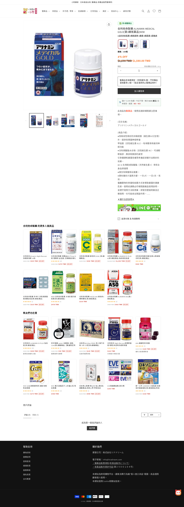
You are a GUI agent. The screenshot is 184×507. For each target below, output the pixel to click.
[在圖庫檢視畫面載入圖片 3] (68, 120)
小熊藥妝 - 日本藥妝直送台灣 (94, 501)
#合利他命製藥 (124, 36)
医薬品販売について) (119, 463)
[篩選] (144, 415)
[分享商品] (108, 24)
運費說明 (26, 457)
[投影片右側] (110, 120)
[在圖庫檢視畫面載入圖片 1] (36, 120)
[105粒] (123, 44)
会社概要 (26, 479)
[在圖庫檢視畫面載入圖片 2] (52, 120)
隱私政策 (26, 474)
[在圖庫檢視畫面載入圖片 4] (83, 120)
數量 (119, 66)
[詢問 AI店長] (178, 492)
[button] (45, 11)
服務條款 (26, 470)
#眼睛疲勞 (134, 36)
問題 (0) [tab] (35, 415)
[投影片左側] (26, 120)
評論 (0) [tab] (27, 415)
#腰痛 (141, 36)
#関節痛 (147, 36)
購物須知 (26, 452)
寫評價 (92, 428)
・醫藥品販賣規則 (101, 463)
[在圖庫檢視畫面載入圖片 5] (99, 120)
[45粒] (134, 44)
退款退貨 (26, 461)
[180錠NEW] (145, 44)
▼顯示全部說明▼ (126, 199)
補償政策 (26, 466)
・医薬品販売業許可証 (103, 467)
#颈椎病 (154, 36)
